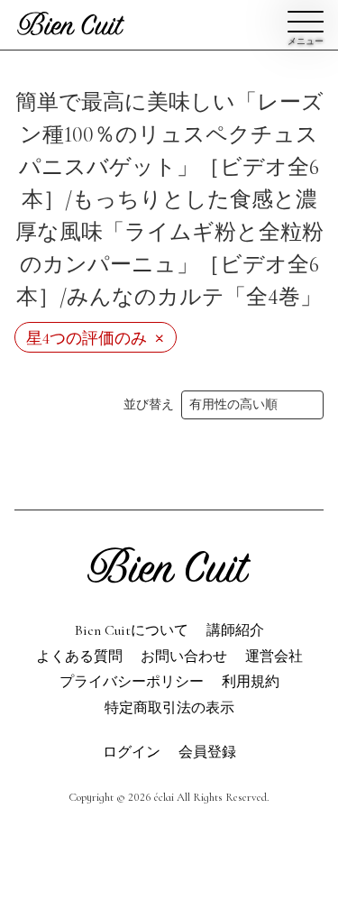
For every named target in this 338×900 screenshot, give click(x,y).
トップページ (239, 479)
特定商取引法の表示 (169, 708)
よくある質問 (79, 656)
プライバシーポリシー (131, 682)
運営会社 (274, 656)
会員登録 (169, 76)
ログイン (131, 752)
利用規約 (250, 682)
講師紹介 (235, 630)
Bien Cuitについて (131, 630)
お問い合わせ (99, 479)
